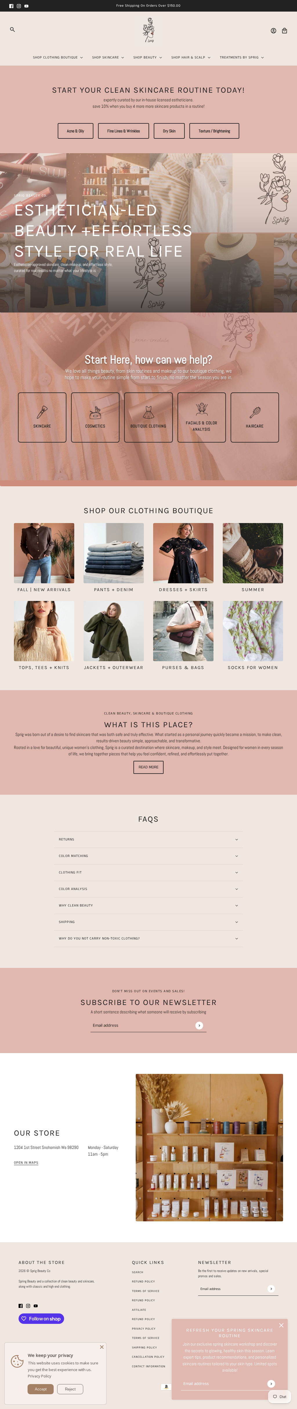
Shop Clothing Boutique (55, 57)
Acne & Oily (75, 131)
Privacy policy (143, 1329)
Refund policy (143, 1319)
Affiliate (139, 1310)
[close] (281, 1325)
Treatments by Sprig (239, 57)
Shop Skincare (105, 57)
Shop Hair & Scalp (188, 57)
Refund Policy (143, 1282)
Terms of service (146, 1338)
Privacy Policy (39, 1376)
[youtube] (26, 6)
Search (137, 1272)
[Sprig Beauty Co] (148, 30)
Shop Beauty (145, 57)
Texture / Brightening (214, 131)
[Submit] (271, 1384)
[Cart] (284, 31)
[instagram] (19, 6)
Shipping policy (144, 1348)
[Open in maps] (209, 1147)
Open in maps (26, 1163)
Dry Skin (169, 131)
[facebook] (11, 6)
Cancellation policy (148, 1357)
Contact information (148, 1366)
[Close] (102, 1347)
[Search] (12, 29)
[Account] (273, 31)
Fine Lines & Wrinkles (123, 131)
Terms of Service (146, 1291)
